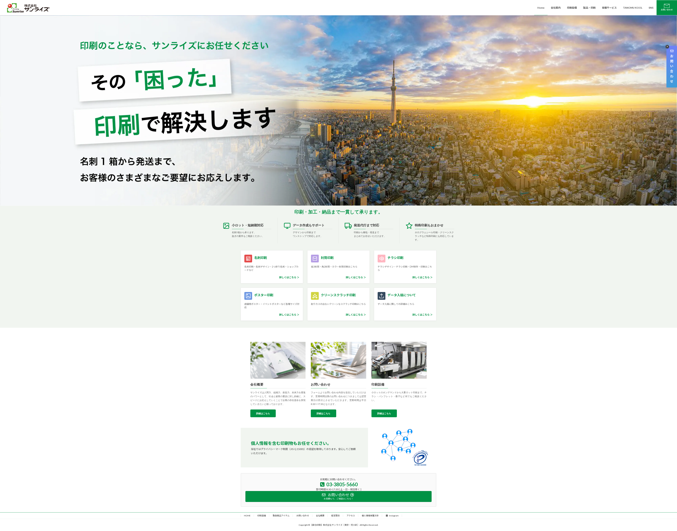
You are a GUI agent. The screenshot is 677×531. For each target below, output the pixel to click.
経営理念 (335, 515)
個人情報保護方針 (370, 515)
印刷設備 (261, 515)
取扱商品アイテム (281, 515)
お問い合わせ (302, 515)
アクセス (351, 515)
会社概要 (320, 515)
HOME (247, 515)
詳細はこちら (263, 413)
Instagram (394, 515)
